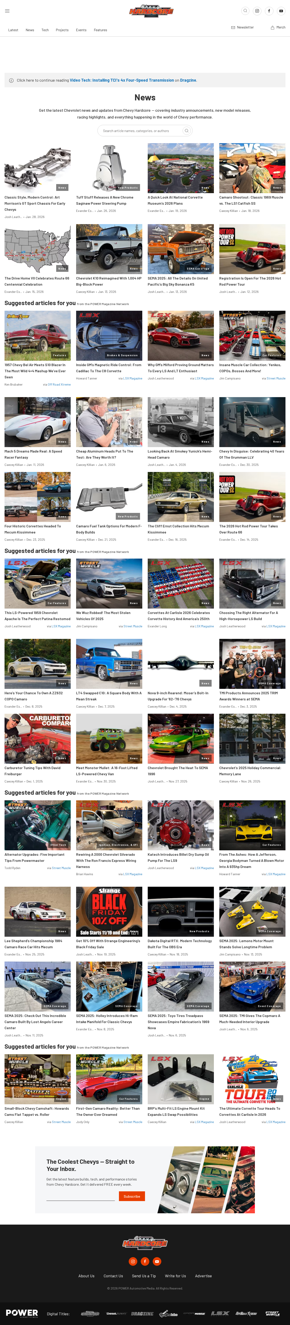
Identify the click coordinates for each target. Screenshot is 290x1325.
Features (100, 30)
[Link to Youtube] (281, 11)
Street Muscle (276, 378)
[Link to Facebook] (269, 11)
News (30, 30)
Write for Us (175, 1275)
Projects (62, 30)
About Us (86, 1275)
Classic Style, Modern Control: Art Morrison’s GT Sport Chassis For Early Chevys (35, 203)
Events (81, 30)
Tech (45, 30)
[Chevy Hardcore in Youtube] (157, 1261)
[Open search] (245, 11)
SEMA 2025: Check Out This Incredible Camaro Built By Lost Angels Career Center (35, 1021)
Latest (13, 30)
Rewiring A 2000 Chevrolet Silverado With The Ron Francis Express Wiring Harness (106, 860)
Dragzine (188, 80)
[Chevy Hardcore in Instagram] (133, 1261)
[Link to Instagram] (257, 11)
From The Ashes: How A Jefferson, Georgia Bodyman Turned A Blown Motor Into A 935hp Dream (251, 860)
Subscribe (132, 1196)
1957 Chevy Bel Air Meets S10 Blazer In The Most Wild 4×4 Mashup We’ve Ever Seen (35, 371)
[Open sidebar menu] (7, 11)
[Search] (187, 131)
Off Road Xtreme (59, 384)
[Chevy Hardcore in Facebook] (145, 1261)
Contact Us (113, 1275)
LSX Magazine (132, 378)
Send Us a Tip (144, 1275)
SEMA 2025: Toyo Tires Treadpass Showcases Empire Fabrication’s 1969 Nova (178, 1021)
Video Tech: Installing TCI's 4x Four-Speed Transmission (122, 80)
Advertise (203, 1275)
